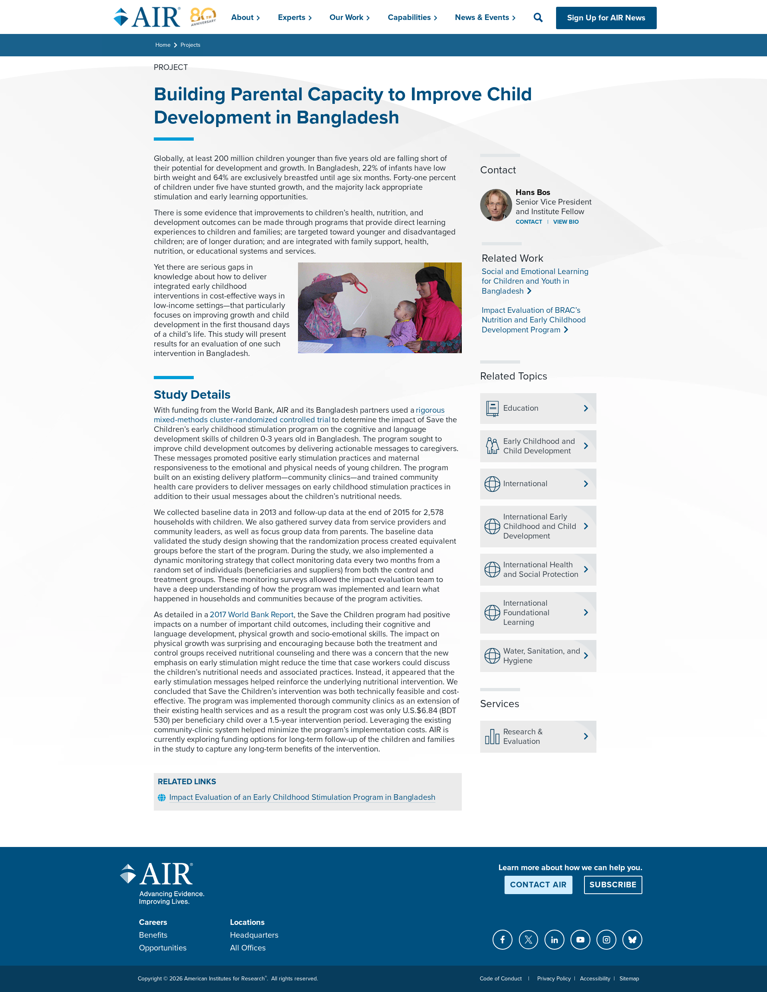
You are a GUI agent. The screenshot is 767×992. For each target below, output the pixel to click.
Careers (153, 922)
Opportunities (163, 948)
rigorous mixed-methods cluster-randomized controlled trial (299, 415)
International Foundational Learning (526, 612)
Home (163, 45)
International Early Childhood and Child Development (539, 526)
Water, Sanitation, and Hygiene (541, 656)
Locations (247, 922)
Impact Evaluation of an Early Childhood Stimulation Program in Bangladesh (302, 797)
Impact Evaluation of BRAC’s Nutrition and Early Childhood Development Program (534, 320)
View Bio (565, 222)
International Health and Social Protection (540, 569)
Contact (529, 222)
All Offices (248, 948)
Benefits (153, 935)
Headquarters (254, 935)
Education (520, 408)
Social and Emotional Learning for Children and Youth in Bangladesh (535, 281)
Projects (191, 45)
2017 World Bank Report (252, 615)
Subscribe (613, 885)
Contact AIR (538, 885)
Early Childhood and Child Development (539, 446)
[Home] (165, 17)
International (525, 484)
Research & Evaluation (523, 736)
